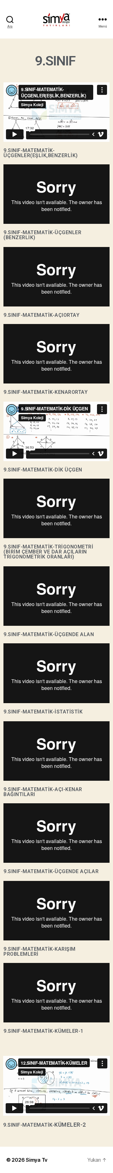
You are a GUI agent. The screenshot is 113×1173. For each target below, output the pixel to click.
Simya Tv (36, 1160)
